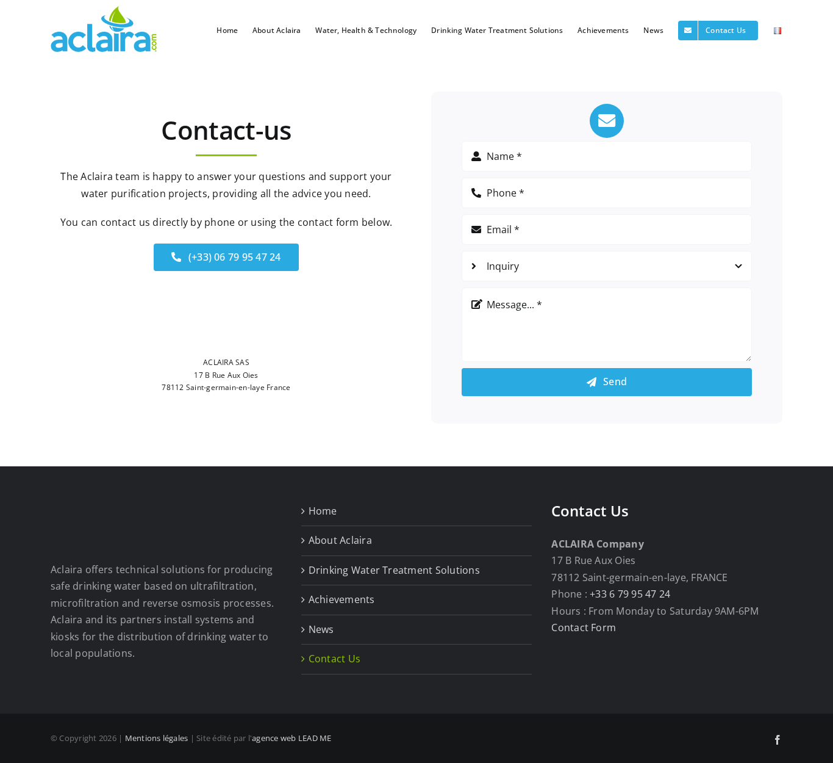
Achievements (342, 599)
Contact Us (334, 658)
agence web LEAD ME (291, 737)
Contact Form (583, 627)
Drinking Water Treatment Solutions (394, 570)
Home (323, 511)
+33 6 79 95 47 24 (630, 594)
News (321, 629)
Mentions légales (156, 737)
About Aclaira (340, 540)
